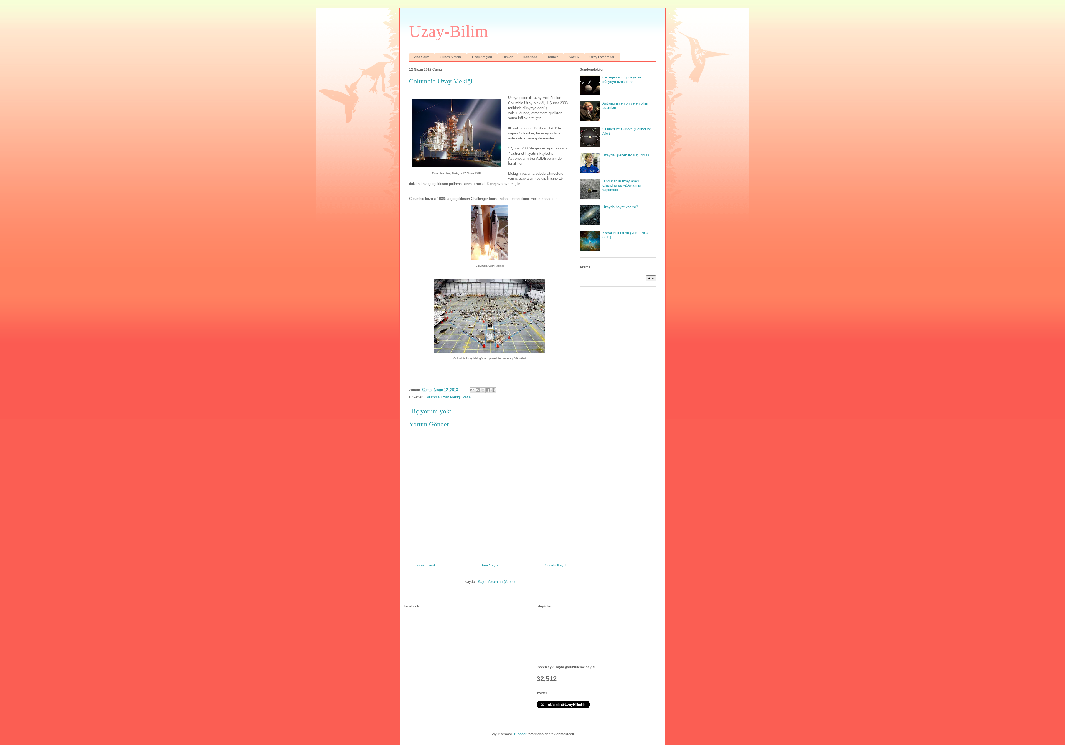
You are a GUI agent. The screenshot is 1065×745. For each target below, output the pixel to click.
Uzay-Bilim (448, 31)
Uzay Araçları (482, 57)
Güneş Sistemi (451, 57)
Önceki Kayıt (555, 565)
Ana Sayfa (422, 57)
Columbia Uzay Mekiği (443, 397)
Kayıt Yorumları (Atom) (496, 581)
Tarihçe (553, 57)
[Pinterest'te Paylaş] (493, 390)
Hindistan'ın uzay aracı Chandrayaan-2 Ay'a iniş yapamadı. (621, 185)
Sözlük (574, 57)
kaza (467, 397)
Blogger (520, 734)
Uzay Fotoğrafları (602, 57)
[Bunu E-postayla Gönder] (472, 390)
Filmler (507, 57)
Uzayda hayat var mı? (620, 207)
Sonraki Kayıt (424, 565)
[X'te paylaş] (483, 390)
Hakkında (530, 57)
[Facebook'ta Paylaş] (488, 390)
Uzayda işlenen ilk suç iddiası (626, 155)
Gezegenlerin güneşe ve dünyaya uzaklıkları (621, 79)
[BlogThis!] (477, 390)
